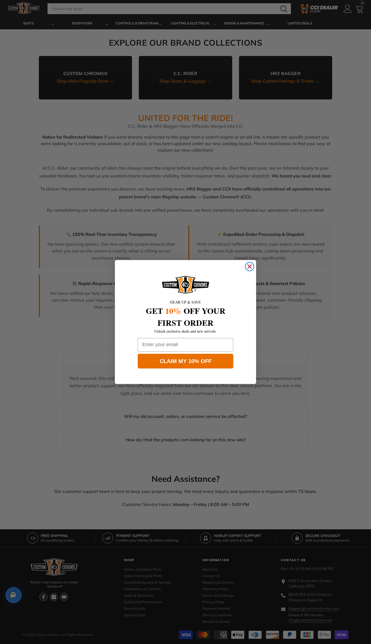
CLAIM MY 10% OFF (186, 361)
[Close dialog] (249, 266)
